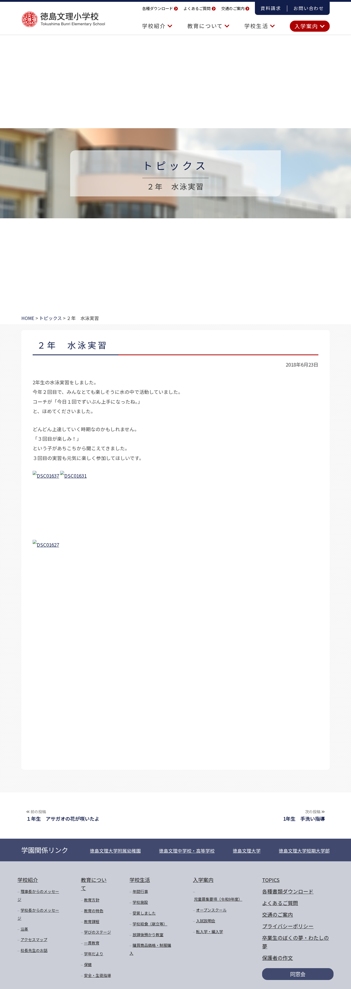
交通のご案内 (232, 8)
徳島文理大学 (247, 850)
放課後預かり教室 (148, 934)
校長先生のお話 (34, 950)
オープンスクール (211, 910)
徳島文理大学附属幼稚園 (115, 850)
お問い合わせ (308, 8)
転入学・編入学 (209, 931)
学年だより (93, 953)
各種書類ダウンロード (287, 891)
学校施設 (140, 902)
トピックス (175, 165)
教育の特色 (93, 910)
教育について (206, 26)
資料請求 (271, 8)
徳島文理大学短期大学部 (304, 850)
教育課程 (91, 921)
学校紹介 (155, 26)
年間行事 (140, 891)
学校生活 (257, 26)
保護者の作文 (277, 957)
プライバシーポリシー (287, 926)
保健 (88, 964)
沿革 (24, 929)
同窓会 (298, 974)
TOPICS (271, 879)
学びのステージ (97, 932)
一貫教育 (91, 942)
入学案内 (307, 26)
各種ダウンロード (157, 8)
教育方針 (91, 900)
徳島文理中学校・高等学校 (187, 850)
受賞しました (144, 913)
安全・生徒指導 (97, 975)
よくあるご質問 (196, 8)
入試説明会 (205, 920)
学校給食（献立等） (150, 923)
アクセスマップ (34, 939)
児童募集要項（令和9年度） (218, 899)
